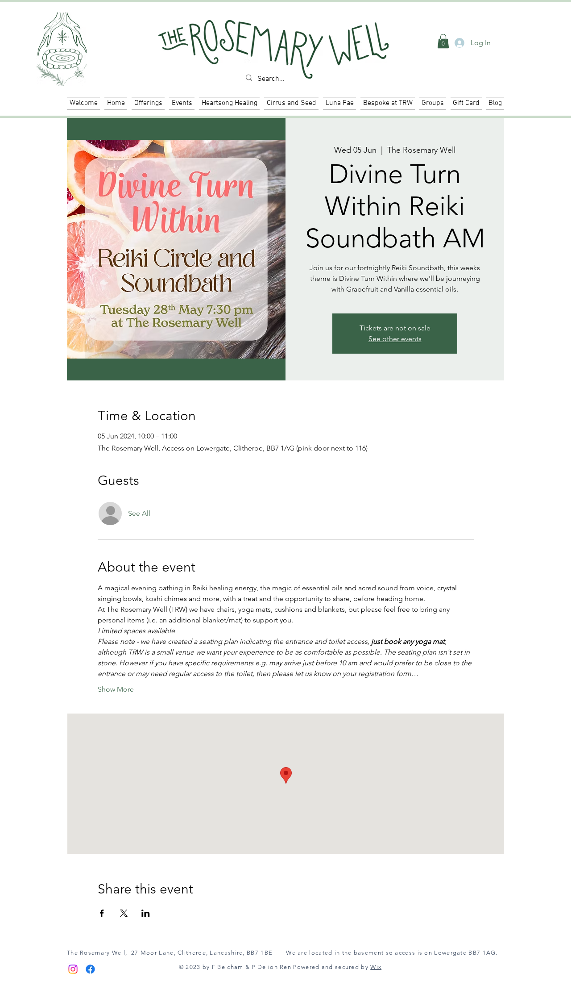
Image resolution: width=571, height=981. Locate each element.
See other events (395, 338)
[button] (229, 103)
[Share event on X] (124, 913)
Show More (116, 689)
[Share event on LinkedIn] (145, 913)
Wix (375, 967)
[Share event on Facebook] (102, 913)
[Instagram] (73, 969)
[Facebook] (90, 969)
